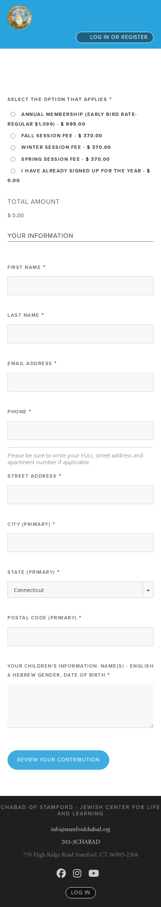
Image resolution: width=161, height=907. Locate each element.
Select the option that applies (59, 99)
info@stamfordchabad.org (80, 829)
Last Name (26, 315)
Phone (19, 412)
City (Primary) (31, 524)
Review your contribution (58, 760)
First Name (26, 267)
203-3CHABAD (80, 842)
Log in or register (118, 37)
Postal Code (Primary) (44, 618)
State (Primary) (34, 572)
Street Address (34, 476)
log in (80, 892)
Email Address (32, 364)
